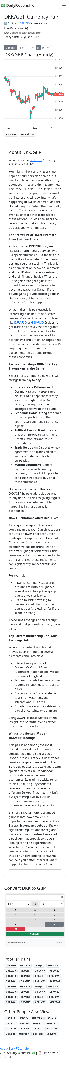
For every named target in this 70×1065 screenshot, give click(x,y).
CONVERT (35, 934)
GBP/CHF (25, 991)
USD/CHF (11, 1023)
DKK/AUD (11, 970)
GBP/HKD (11, 997)
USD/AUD (51, 1018)
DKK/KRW (54, 976)
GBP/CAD (53, 986)
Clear (59, 942)
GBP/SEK (39, 997)
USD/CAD (37, 1018)
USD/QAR (25, 1028)
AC (54, 924)
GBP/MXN (40, 1002)
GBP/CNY (40, 991)
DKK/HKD (11, 976)
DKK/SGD (25, 976)
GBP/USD (37, 322)
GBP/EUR (25, 986)
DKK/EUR (25, 965)
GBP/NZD (54, 991)
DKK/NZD (54, 970)
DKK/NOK (11, 981)
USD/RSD (38, 1034)
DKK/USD (11, 965)
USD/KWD (52, 1028)
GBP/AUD (11, 991)
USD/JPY (23, 1018)
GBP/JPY (39, 986)
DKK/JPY (39, 965)
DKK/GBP (36, 160)
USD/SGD (11, 1028)
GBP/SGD (25, 997)
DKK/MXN (40, 981)
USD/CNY (24, 1023)
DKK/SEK (39, 976)
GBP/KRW (54, 997)
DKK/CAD (53, 965)
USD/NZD (38, 1023)
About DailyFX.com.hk (14, 1048)
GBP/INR (25, 1002)
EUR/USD (20, 322)
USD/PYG (51, 1034)
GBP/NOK (11, 1002)
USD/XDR (24, 1034)
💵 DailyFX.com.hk (17, 5)
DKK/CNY (40, 970)
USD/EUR (11, 1018)
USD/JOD (38, 1028)
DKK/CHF (25, 970)
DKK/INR (25, 981)
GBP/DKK (25, 23)
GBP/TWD (55, 1002)
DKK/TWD (55, 981)
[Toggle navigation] (64, 5)
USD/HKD (52, 1023)
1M (32, 47)
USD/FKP (10, 1034)
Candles (11, 47)
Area (21, 47)
